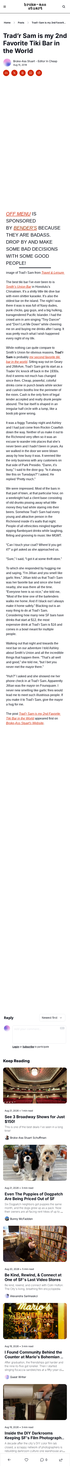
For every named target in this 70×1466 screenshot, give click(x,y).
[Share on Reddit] (39, 73)
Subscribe (28, 1046)
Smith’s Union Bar (18, 286)
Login (15, 1046)
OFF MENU (18, 213)
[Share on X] (14, 73)
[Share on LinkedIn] (31, 73)
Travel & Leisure (53, 272)
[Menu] (4, 6)
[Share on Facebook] (6, 73)
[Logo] (35, 6)
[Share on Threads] (22, 73)
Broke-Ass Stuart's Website (25, 723)
